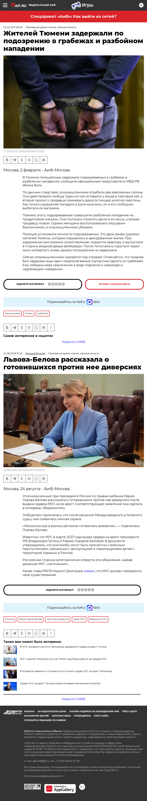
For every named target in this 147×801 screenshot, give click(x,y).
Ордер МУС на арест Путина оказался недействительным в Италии (60, 683)
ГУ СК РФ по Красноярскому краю (23, 150)
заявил (89, 571)
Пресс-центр (129, 711)
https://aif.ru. (111, 770)
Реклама (29, 711)
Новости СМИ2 (73, 342)
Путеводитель (82, 716)
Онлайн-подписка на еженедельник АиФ (94, 711)
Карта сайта (101, 716)
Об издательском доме (52, 711)
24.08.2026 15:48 (12, 353)
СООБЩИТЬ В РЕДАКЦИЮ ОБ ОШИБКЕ (45, 720)
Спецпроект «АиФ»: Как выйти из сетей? (74, 16)
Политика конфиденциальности (43, 776)
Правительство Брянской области (24, 469)
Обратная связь (61, 716)
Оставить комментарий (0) (114, 284)
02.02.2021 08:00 (13, 27)
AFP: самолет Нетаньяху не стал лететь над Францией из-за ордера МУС (63, 659)
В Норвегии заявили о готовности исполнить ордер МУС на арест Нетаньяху (66, 671)
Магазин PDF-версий (36, 716)
